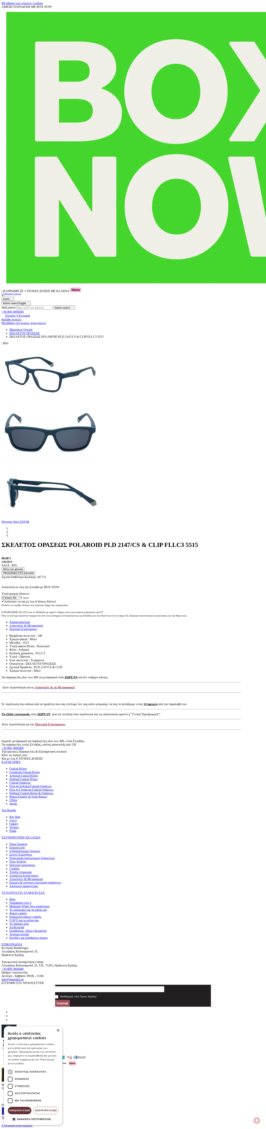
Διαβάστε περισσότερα (38, 1063)
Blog (12, 899)
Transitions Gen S (20, 902)
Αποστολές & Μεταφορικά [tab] (26, 625)
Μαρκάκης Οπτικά (20, 329)
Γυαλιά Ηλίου (18, 768)
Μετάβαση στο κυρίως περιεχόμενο (24, 323)
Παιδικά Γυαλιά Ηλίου (23, 779)
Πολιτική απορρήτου (22, 865)
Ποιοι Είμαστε (18, 844)
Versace (14, 827)
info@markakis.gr (13, 979)
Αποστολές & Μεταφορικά (26, 879)
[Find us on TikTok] (10, 1019)
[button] (7, 521)
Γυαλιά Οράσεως (20, 782)
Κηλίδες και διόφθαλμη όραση (28, 937)
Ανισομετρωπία (19, 934)
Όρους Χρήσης (88, 996)
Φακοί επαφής (18, 913)
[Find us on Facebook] (10, 1012)
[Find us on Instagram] (10, 1015)
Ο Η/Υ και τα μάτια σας (24, 920)
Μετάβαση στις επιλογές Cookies (22, 3)
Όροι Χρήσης (17, 861)
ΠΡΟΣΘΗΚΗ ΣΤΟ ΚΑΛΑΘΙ (18, 573)
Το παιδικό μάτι (19, 923)
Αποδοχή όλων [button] (19, 1110)
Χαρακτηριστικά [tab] (19, 622)
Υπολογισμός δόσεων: (16, 593)
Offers (13, 800)
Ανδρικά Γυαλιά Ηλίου (23, 775)
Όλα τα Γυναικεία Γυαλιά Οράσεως (31, 789)
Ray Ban (14, 817)
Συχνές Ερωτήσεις (20, 854)
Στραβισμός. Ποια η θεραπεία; (28, 930)
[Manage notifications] (257, 1120)
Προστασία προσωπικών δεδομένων (32, 858)
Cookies (14, 868)
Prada (12, 831)
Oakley (13, 824)
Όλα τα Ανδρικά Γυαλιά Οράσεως (30, 786)
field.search (9, 307)
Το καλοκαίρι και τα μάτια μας (28, 909)
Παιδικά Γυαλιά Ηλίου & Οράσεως (31, 793)
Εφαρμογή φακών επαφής (25, 916)
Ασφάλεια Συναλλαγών (24, 875)
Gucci (13, 820)
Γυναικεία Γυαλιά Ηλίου (24, 772)
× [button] (57, 1030)
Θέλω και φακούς (13, 569)
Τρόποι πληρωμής (20, 872)
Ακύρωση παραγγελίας (23, 886)
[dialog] (33, 1075)
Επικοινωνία (17, 847)
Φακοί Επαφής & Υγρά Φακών (28, 796)
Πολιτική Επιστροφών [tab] (23, 629)
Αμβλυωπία (16, 927)
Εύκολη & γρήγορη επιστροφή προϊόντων (35, 882)
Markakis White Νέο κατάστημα (29, 906)
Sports (13, 803)
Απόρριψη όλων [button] (46, 1110)
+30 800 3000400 (13, 748)
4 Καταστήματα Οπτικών (24, 851)
